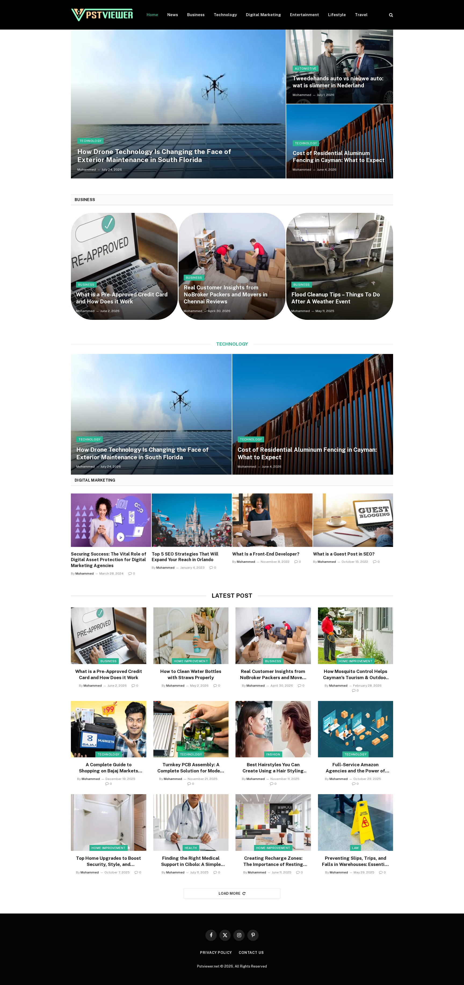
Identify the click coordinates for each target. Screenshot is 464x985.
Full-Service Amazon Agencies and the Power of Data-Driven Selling (355, 768)
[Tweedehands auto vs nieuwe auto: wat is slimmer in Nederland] (339, 67)
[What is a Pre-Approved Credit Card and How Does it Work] (124, 266)
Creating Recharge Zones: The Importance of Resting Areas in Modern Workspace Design (273, 861)
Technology (225, 14)
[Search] (390, 15)
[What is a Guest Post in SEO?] (353, 520)
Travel (361, 14)
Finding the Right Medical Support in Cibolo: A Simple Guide (191, 861)
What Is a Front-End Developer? (265, 554)
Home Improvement (191, 661)
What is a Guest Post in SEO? (344, 554)
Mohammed (86, 169)
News (172, 14)
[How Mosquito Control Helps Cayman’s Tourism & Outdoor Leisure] (355, 635)
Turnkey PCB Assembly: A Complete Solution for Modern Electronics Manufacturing (190, 768)
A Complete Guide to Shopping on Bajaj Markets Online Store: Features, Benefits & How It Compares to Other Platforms (108, 768)
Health (191, 848)
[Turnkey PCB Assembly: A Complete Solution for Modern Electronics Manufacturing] (191, 729)
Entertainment (304, 14)
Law (355, 848)
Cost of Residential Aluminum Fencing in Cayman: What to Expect (339, 156)
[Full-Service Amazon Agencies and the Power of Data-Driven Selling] (355, 729)
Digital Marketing (263, 14)
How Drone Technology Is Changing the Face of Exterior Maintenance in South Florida (154, 156)
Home (152, 14)
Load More (230, 893)
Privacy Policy (216, 953)
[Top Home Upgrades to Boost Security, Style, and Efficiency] (108, 822)
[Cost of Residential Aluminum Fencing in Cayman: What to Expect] (339, 141)
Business (196, 14)
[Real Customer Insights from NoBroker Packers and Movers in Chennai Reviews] (232, 266)
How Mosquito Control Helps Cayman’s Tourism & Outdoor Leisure (355, 675)
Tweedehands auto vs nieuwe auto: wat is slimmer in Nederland (338, 82)
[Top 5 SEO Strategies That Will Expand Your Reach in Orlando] (192, 520)
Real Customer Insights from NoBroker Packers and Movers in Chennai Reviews (225, 294)
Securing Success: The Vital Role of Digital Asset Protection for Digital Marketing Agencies (108, 559)
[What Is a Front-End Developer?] (272, 520)
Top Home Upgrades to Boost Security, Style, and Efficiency (108, 861)
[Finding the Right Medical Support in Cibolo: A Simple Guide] (191, 822)
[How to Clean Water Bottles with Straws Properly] (191, 635)
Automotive (305, 68)
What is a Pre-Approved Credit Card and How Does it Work (122, 298)
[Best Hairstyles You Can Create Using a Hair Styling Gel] (273, 729)
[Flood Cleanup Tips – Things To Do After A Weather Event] (339, 266)
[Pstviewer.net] (102, 15)
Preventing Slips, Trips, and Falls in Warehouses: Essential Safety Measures (355, 861)
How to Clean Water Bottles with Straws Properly (190, 674)
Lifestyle (337, 14)
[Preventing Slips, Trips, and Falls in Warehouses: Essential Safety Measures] (355, 822)
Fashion (273, 754)
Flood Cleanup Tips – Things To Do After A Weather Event (335, 298)
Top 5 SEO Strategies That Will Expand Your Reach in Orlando (185, 557)
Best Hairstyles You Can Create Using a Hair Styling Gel (273, 768)
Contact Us (251, 953)
